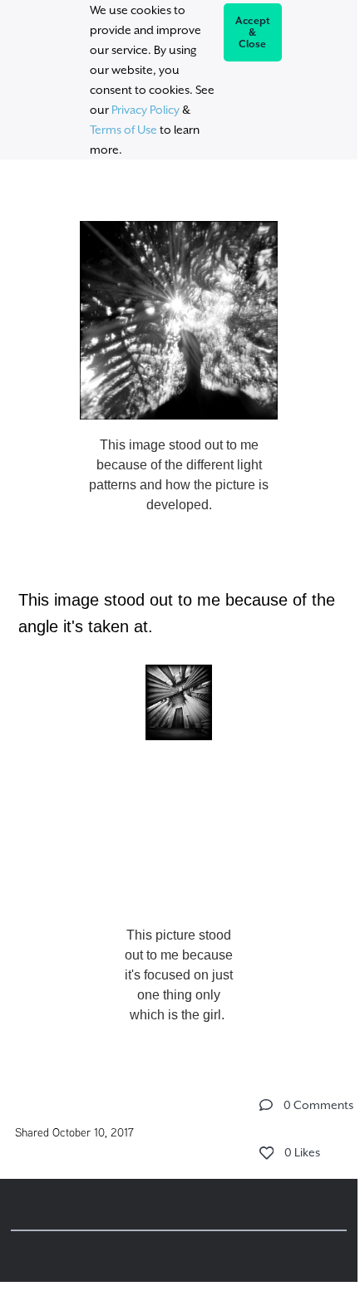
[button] (266, 1105)
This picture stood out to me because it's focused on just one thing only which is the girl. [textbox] (179, 975)
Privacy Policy (145, 109)
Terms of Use (123, 129)
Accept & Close (253, 32)
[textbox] (179, 615)
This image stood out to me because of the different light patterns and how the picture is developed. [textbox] (179, 475)
